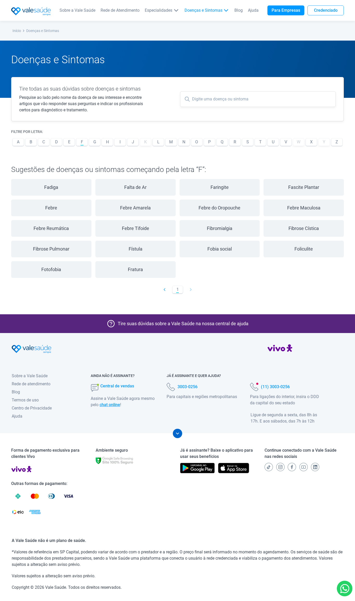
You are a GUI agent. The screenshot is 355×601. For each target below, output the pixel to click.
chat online (110, 404)
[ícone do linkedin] (315, 467)
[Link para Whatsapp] (344, 588)
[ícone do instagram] (280, 467)
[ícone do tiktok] (269, 467)
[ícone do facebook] (292, 467)
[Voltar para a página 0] (164, 289)
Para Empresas (286, 10)
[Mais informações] (177, 433)
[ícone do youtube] (303, 467)
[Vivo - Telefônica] (280, 349)
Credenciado (326, 10)
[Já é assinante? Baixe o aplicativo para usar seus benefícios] (197, 468)
